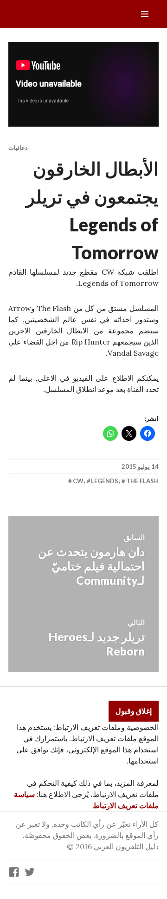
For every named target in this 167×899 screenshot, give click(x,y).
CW (78, 481)
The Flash (142, 481)
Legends (104, 481)
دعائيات (18, 147)
